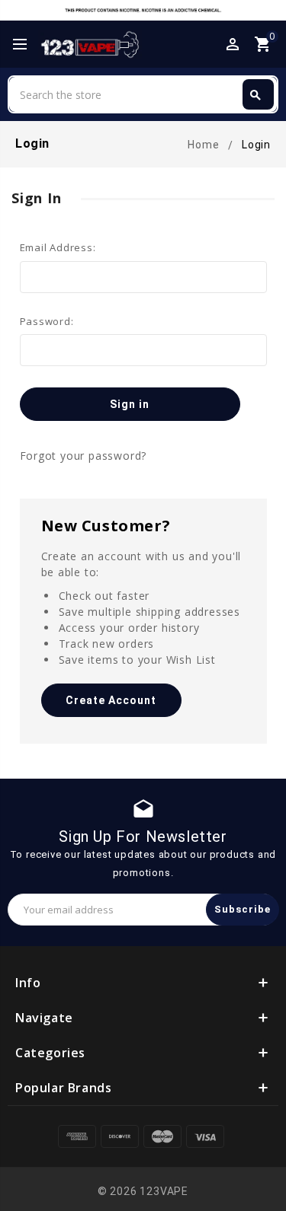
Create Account (111, 700)
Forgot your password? (83, 455)
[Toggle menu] (26, 45)
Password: (47, 321)
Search (255, 95)
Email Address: (58, 247)
